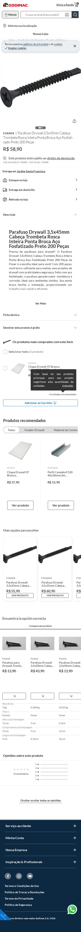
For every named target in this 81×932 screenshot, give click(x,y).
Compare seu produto (40, 626)
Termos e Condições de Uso (22, 885)
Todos (11, 430)
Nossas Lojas (40, 33)
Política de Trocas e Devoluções (24, 892)
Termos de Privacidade (19, 898)
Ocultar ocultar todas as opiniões (40, 800)
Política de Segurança (18, 904)
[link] (20, 473)
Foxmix (8, 133)
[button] (51, 14)
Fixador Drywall (34, 430)
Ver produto (20, 505)
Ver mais (40, 303)
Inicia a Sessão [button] (65, 4)
